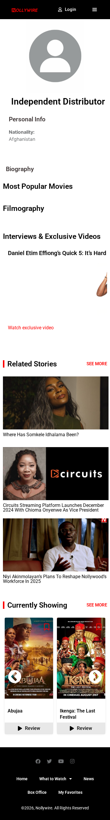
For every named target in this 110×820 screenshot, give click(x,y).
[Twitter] (49, 761)
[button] (95, 10)
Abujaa (15, 711)
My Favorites (70, 792)
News (89, 778)
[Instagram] (72, 761)
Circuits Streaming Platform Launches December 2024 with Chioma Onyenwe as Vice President (53, 507)
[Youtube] (61, 761)
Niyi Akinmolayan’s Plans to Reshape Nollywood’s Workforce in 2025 (54, 579)
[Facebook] (38, 761)
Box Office (37, 792)
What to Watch (52, 778)
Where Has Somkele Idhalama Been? (41, 434)
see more (97, 605)
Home (22, 778)
